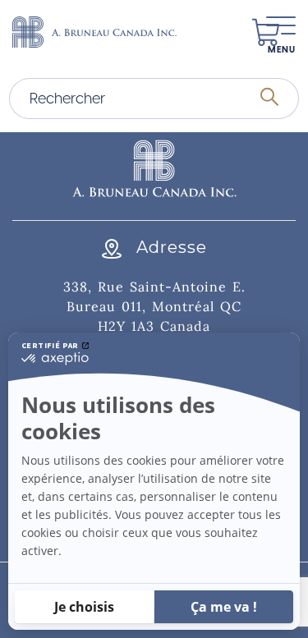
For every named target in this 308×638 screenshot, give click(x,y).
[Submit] (269, 98)
